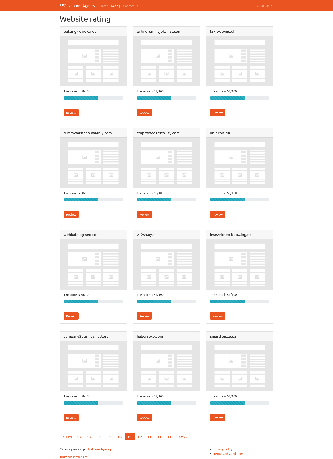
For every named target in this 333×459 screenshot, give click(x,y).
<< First (67, 437)
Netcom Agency (100, 449)
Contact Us (130, 6)
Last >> (182, 437)
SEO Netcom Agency (77, 5)
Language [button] (263, 5)
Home (104, 6)
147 (170, 437)
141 (110, 437)
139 (89, 437)
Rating (115, 6)
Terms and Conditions (228, 453)
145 (150, 437)
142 (120, 437)
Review (71, 113)
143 (130, 437)
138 (79, 437)
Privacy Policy (223, 449)
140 (100, 437)
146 (160, 437)
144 (140, 437)
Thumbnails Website (73, 457)
